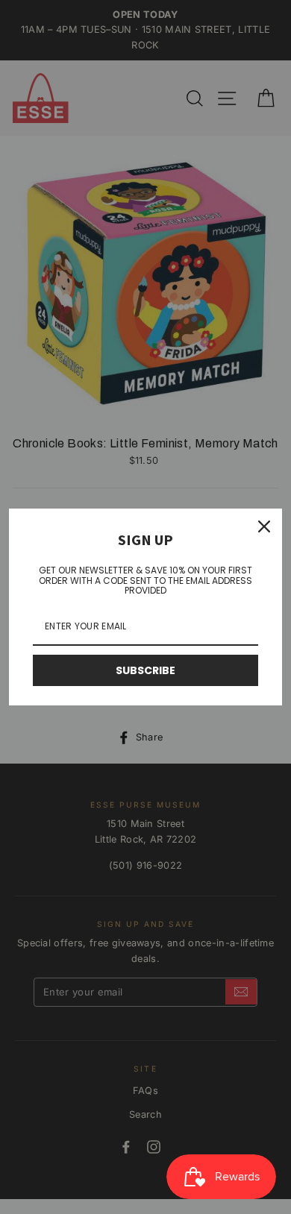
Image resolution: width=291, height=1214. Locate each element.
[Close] (264, 526)
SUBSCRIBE (145, 670)
